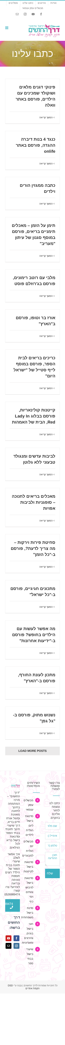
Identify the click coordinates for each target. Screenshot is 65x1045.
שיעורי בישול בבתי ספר (29, 956)
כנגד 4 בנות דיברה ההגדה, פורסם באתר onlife (35, 145)
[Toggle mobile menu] (7, 28)
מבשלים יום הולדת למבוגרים (29, 848)
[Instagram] (16, 946)
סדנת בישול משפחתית (29, 913)
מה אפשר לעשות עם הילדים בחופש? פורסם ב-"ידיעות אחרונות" (33, 634)
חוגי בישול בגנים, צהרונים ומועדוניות (29, 933)
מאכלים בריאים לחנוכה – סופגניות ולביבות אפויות (33, 502)
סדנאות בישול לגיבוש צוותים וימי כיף (29, 890)
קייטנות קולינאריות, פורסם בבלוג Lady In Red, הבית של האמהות (33, 416)
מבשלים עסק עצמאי (29, 805)
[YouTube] (8, 938)
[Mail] (8, 946)
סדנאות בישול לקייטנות (29, 867)
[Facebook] (16, 938)
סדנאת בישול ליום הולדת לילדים (29, 825)
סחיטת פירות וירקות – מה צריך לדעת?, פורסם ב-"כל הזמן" (33, 548)
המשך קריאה (46, 117)
